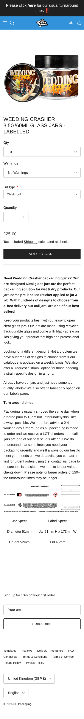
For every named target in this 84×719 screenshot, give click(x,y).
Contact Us (10, 656)
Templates (9, 650)
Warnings (10, 163)
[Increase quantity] (24, 217)
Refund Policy (12, 662)
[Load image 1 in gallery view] (42, 72)
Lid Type (9, 187)
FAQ (71, 650)
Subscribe (41, 624)
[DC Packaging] (42, 23)
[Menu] (4, 23)
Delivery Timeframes (50, 650)
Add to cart (42, 254)
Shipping (30, 242)
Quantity (10, 207)
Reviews (27, 650)
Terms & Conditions (35, 656)
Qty (6, 142)
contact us (59, 461)
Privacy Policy (35, 662)
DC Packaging (22, 704)
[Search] (14, 23)
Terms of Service (63, 656)
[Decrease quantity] (7, 217)
